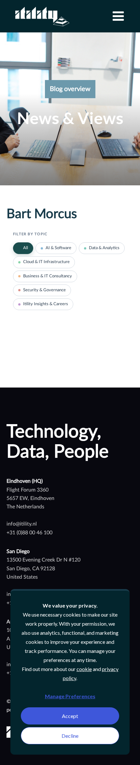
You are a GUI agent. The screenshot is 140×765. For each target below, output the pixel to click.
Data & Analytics (104, 248)
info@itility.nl (22, 524)
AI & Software (58, 248)
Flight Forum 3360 (28, 490)
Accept (70, 716)
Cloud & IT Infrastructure (46, 262)
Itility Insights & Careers (45, 304)
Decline (70, 736)
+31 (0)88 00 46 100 (29, 532)
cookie (84, 669)
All (25, 248)
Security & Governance (44, 290)
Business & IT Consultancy (47, 276)
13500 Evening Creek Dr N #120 (43, 559)
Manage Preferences (70, 696)
